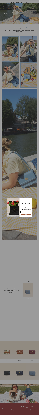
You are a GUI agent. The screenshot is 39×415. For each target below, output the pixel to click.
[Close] (31, 199)
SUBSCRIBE (26, 214)
